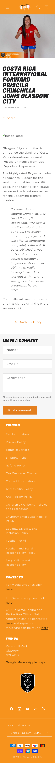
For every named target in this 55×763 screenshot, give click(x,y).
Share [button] (11, 117)
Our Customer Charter (22, 473)
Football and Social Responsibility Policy (20, 550)
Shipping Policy (17, 457)
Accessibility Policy (19, 489)
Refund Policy (16, 465)
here (9, 589)
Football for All (16, 540)
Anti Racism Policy (19, 496)
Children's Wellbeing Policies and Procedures (26, 506)
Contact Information (20, 481)
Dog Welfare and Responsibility (18, 562)
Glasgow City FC (31, 757)
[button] (7, 7)
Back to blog (29, 322)
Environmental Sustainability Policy (26, 518)
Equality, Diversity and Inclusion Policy (22, 530)
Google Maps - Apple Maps (26, 662)
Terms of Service (17, 449)
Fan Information (17, 434)
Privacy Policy (16, 442)
